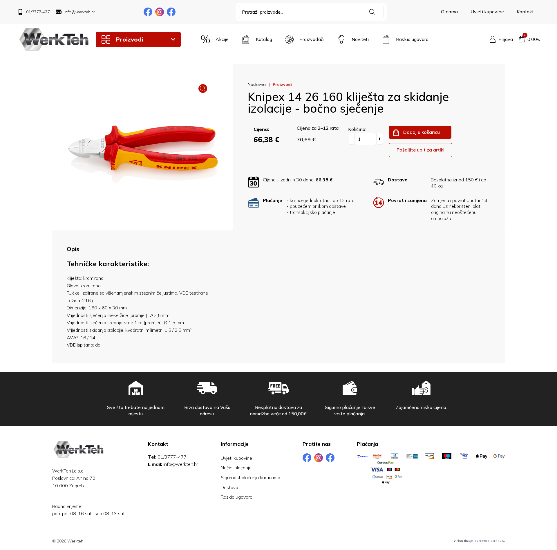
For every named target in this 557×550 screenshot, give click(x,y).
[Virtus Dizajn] (479, 541)
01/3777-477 (172, 457)
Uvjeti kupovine (487, 12)
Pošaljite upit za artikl (420, 150)
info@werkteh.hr (180, 464)
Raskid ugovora (236, 497)
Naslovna (257, 84)
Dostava (229, 487)
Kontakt (525, 12)
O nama (449, 12)
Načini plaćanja (236, 467)
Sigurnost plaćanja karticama (250, 477)
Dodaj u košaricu (421, 132)
